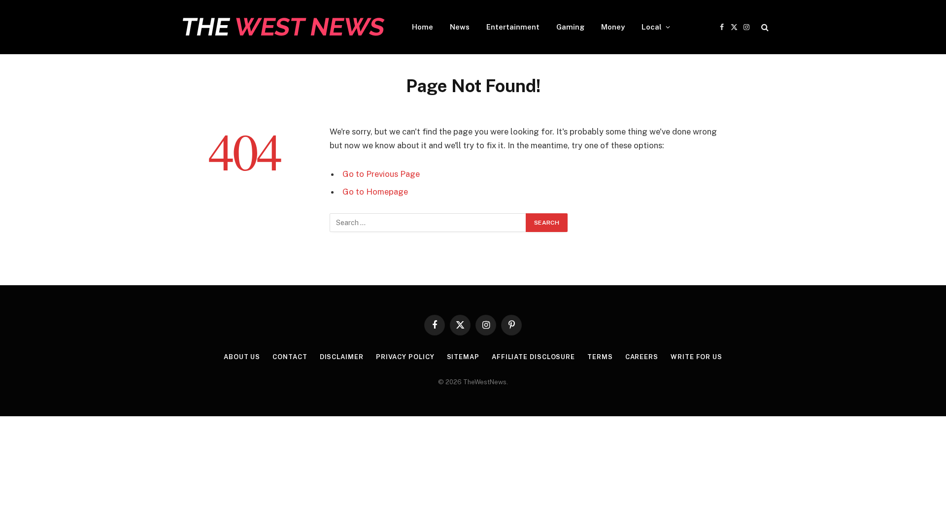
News (460, 27)
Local (652, 27)
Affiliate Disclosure (533, 357)
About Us (242, 357)
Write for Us (696, 357)
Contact (289, 357)
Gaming (570, 27)
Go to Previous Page (381, 174)
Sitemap (463, 357)
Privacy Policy (405, 357)
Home (422, 27)
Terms (600, 357)
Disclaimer (342, 357)
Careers (641, 357)
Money (613, 27)
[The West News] (281, 27)
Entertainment (513, 27)
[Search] (764, 27)
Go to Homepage (375, 192)
